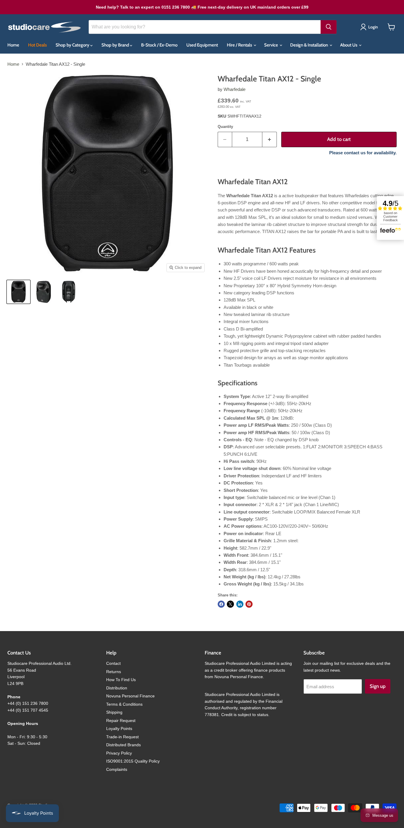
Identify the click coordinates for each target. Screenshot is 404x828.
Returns (113, 671)
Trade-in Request (122, 736)
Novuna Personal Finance (130, 696)
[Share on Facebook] (221, 604)
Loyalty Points (119, 728)
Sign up (378, 686)
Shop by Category (73, 45)
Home (13, 45)
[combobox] (205, 27)
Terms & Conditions (124, 704)
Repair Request (120, 720)
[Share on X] (230, 604)
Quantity (225, 126)
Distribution (116, 688)
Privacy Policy (119, 753)
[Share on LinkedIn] (239, 604)
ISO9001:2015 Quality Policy (133, 761)
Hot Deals (37, 45)
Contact (113, 663)
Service (271, 45)
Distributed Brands (123, 744)
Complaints (116, 769)
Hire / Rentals (240, 45)
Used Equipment (202, 45)
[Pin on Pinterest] (249, 604)
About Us (349, 45)
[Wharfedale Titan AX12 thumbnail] (18, 292)
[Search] (329, 27)
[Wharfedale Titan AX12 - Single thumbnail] (43, 292)
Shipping (114, 712)
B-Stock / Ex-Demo (159, 45)
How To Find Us (121, 679)
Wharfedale (234, 89)
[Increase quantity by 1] (269, 139)
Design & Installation (309, 45)
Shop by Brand (115, 45)
